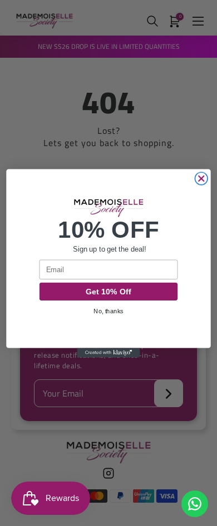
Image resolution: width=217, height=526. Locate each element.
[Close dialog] (201, 178)
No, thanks (108, 310)
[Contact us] (194, 503)
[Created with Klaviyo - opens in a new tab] (108, 352)
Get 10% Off (108, 291)
